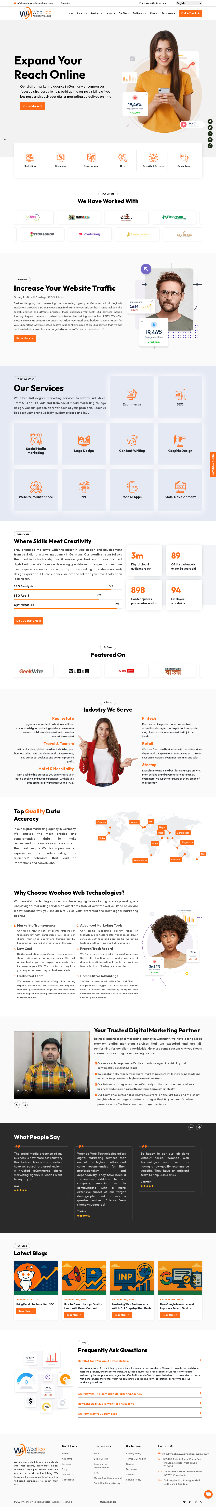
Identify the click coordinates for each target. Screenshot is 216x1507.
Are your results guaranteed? (97, 1413)
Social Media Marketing (107, 1483)
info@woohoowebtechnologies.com (35, 3)
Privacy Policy (133, 1453)
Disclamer (131, 1469)
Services (95, 13)
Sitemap (130, 1474)
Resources (167, 13)
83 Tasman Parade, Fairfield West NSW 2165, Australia (183, 1473)
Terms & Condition (136, 1458)
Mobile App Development (108, 1477)
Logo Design (101, 1458)
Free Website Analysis (152, 3)
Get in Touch (189, 13)
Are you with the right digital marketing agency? (110, 1393)
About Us (82, 13)
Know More (31, 106)
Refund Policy (133, 1479)
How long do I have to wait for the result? (106, 1403)
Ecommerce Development (101, 1465)
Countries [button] (65, 3)
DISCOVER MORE (27, 620)
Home (70, 13)
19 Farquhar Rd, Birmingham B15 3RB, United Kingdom (182, 1482)
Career (154, 13)
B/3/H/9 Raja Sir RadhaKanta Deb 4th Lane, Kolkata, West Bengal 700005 (182, 1463)
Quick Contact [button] (213, 465)
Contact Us (68, 1479)
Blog (64, 1469)
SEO (96, 1453)
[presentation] (17, 1105)
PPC (96, 1472)
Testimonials (139, 13)
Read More (24, 1311)
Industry (110, 13)
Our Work (124, 13)
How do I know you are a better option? (103, 1361)
